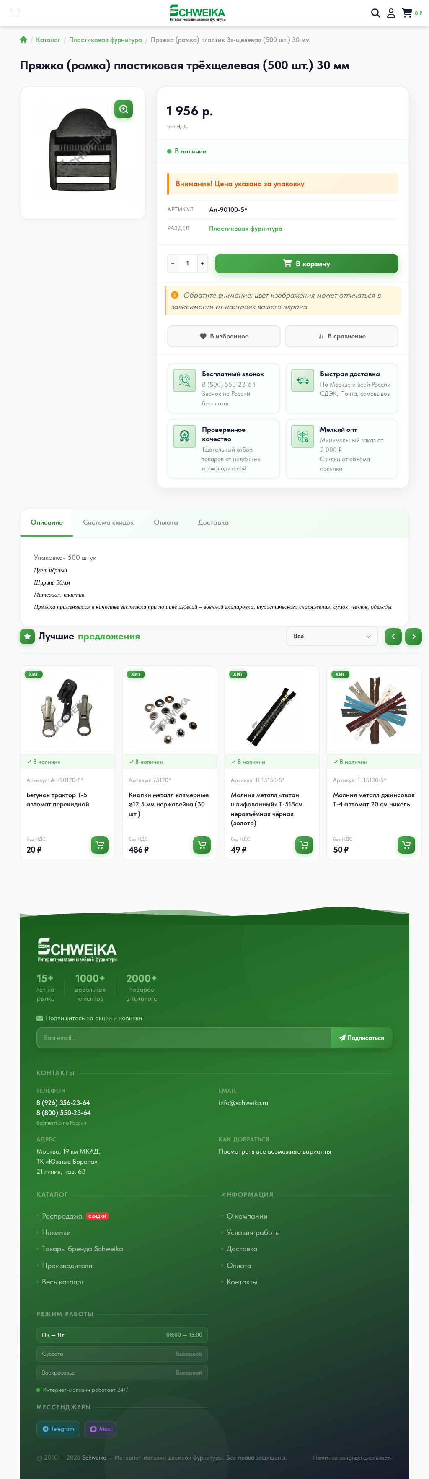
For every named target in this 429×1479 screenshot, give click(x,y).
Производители (67, 1265)
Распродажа (74, 1215)
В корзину (313, 263)
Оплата (166, 522)
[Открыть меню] (15, 13)
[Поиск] (375, 13)
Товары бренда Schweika (82, 1248)
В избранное (229, 336)
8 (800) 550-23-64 (63, 1113)
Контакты (242, 1281)
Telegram (62, 1428)
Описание (47, 522)
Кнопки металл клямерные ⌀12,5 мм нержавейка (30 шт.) (169, 804)
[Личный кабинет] (391, 13)
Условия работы (253, 1232)
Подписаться (365, 1038)
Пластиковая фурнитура (245, 228)
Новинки (56, 1232)
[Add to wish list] (110, 675)
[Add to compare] (110, 688)
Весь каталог (63, 1281)
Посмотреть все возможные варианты (275, 1151)
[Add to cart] (100, 845)
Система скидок (108, 522)
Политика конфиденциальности (353, 1457)
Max (104, 1428)
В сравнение (347, 336)
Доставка (213, 522)
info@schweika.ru (243, 1103)
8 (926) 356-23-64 (63, 1103)
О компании (247, 1215)
